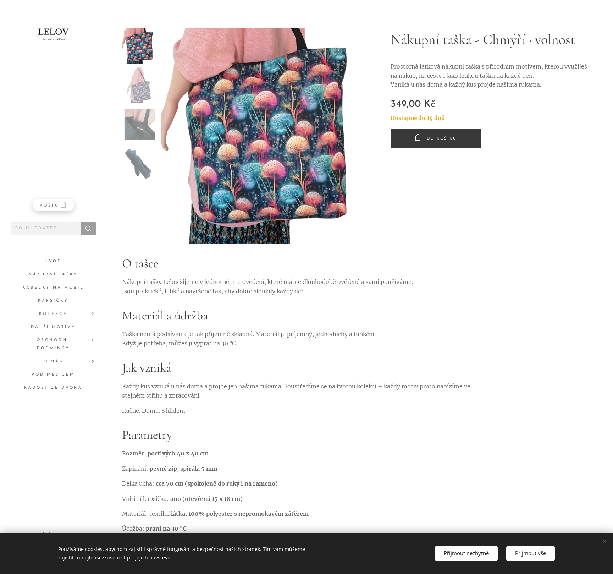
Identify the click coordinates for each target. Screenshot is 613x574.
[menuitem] (53, 261)
